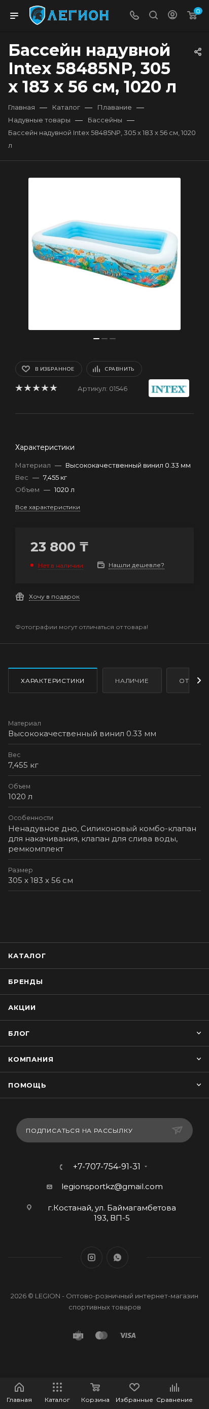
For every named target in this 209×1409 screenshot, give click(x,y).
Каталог (27, 956)
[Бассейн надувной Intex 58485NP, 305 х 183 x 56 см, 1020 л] (104, 254)
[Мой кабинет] (172, 16)
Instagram (91, 1257)
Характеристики (53, 680)
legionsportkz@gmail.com (112, 1186)
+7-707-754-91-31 (107, 1167)
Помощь (27, 1085)
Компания (30, 1059)
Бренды (25, 981)
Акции (22, 1007)
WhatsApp (117, 1257)
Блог (19, 1033)
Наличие (132, 680)
